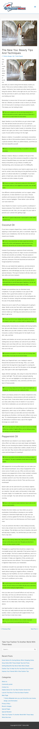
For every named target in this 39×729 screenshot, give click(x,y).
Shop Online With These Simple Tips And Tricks (15, 663)
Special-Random (7, 712)
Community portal (7, 684)
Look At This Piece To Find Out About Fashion (15, 692)
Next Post (34, 629)
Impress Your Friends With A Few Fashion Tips (15, 671)
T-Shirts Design (7, 56)
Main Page (5, 695)
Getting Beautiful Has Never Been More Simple (15, 665)
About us (4, 681)
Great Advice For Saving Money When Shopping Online (18, 660)
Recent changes (6, 706)
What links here (6, 717)
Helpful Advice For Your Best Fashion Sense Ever (16, 689)
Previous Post (5, 629)
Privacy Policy (6, 703)
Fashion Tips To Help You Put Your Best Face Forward (17, 668)
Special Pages (6, 709)
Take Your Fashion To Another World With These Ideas (18, 714)
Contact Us (5, 687)
